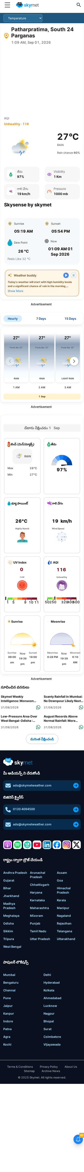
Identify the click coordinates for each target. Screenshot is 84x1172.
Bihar (7, 888)
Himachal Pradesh (64, 890)
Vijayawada (52, 1044)
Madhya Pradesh (9, 906)
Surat (47, 1029)
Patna (7, 1029)
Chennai (9, 990)
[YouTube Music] (37, 844)
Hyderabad (52, 982)
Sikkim (8, 931)
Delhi (47, 975)
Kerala (61, 900)
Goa (60, 880)
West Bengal (12, 946)
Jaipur (8, 1006)
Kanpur (8, 1013)
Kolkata (49, 990)
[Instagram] (66, 844)
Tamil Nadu (38, 931)
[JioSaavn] (27, 844)
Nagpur (49, 1013)
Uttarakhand (66, 939)
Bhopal (49, 1021)
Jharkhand (11, 896)
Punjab (35, 923)
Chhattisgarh (39, 884)
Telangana (64, 931)
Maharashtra (39, 908)
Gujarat (8, 880)
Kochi (7, 1044)
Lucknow (50, 1006)
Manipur (63, 908)
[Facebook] (57, 844)
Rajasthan (64, 923)
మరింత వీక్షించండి (42, 739)
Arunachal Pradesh (37, 875)
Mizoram (36, 915)
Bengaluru (11, 982)
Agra (6, 1036)
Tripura (8, 939)
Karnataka (37, 900)
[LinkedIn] (47, 844)
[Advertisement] (42, 80)
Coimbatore (52, 1036)
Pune (7, 998)
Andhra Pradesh (15, 872)
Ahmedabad (52, 998)
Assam (62, 872)
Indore (8, 1021)
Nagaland (64, 915)
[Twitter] (76, 844)
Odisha (8, 923)
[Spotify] (17, 844)
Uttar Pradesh (40, 939)
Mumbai (9, 975)
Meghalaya (11, 915)
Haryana (36, 892)
